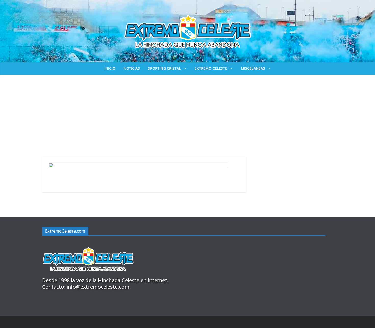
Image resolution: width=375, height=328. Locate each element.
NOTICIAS (131, 68)
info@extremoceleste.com (98, 286)
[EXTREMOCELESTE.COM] (88, 244)
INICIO (109, 68)
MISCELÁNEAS (253, 68)
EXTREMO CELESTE (211, 68)
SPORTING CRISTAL (164, 68)
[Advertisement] (187, 113)
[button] (183, 68)
